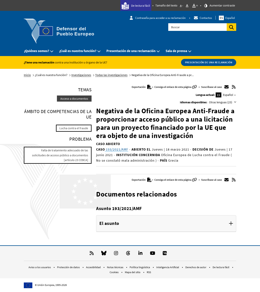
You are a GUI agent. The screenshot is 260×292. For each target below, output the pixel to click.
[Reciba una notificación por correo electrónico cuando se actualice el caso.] (226, 87)
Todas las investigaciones (111, 75)
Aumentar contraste (222, 5)
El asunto (109, 223)
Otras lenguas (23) (221, 102)
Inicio (27, 75)
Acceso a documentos (74, 98)
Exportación (139, 87)
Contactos (205, 18)
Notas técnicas (115, 267)
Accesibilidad (93, 267)
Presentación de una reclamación (131, 51)
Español (227, 18)
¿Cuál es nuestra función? (77, 51)
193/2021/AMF (116, 149)
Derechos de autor (196, 267)
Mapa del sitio (133, 272)
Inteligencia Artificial (168, 267)
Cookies (114, 272)
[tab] (166, 223)
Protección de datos (68, 267)
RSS (149, 272)
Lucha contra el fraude (73, 128)
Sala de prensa (176, 51)
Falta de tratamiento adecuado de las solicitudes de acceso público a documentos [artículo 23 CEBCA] (60, 155)
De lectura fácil (140, 5)
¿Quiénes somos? (36, 51)
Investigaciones (81, 75)
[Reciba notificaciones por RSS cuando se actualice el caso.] (233, 87)
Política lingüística (140, 267)
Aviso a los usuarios (40, 267)
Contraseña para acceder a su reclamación (160, 18)
